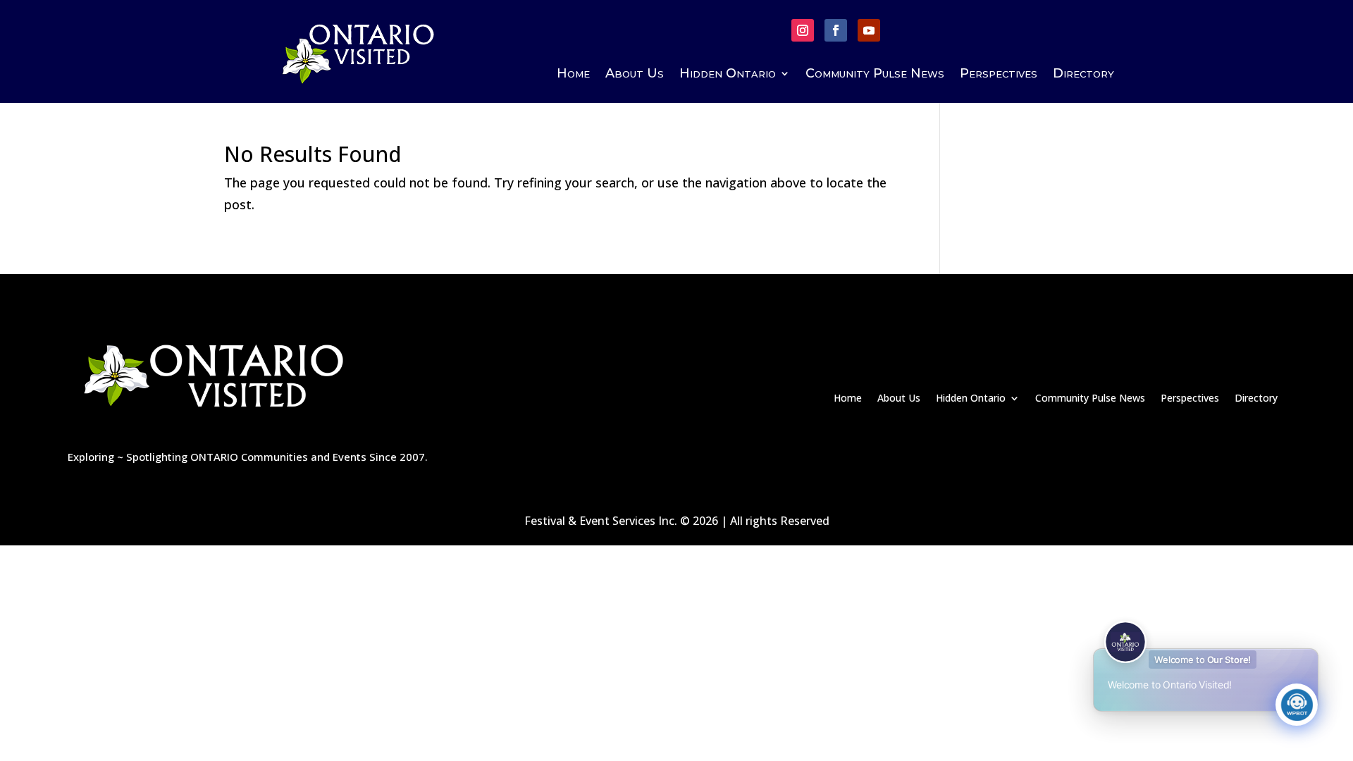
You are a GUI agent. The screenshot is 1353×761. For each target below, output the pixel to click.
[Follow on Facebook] (835, 30)
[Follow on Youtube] (869, 30)
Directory (1083, 74)
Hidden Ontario (727, 74)
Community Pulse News (874, 74)
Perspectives (998, 74)
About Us (634, 74)
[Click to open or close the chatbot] (1296, 704)
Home (573, 74)
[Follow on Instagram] (802, 30)
